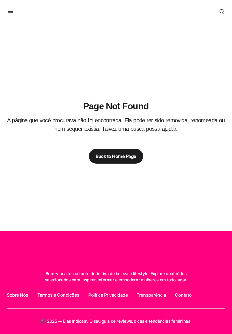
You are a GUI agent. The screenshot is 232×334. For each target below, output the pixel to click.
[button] (10, 11)
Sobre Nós (17, 295)
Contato (183, 295)
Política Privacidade (108, 295)
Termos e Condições (58, 295)
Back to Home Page (116, 156)
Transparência (151, 295)
